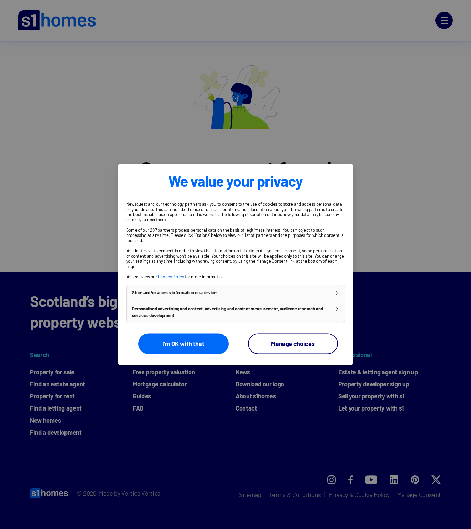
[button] (236, 293)
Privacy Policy (171, 276)
